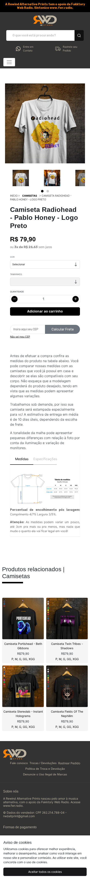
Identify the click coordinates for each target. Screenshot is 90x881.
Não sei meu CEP (20, 336)
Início (14, 195)
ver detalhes (23, 618)
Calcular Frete (62, 329)
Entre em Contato (28, 48)
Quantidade (17, 291)
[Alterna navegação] (9, 62)
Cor (12, 257)
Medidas (21, 459)
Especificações (45, 459)
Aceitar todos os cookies (45, 871)
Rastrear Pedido (69, 763)
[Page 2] (47, 191)
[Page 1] (42, 191)
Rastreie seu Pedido (70, 48)
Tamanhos (16, 274)
